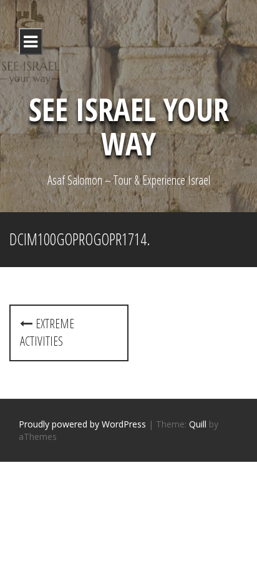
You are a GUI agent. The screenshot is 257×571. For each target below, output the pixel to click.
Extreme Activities (47, 332)
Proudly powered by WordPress (82, 424)
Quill (197, 424)
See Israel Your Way (129, 126)
